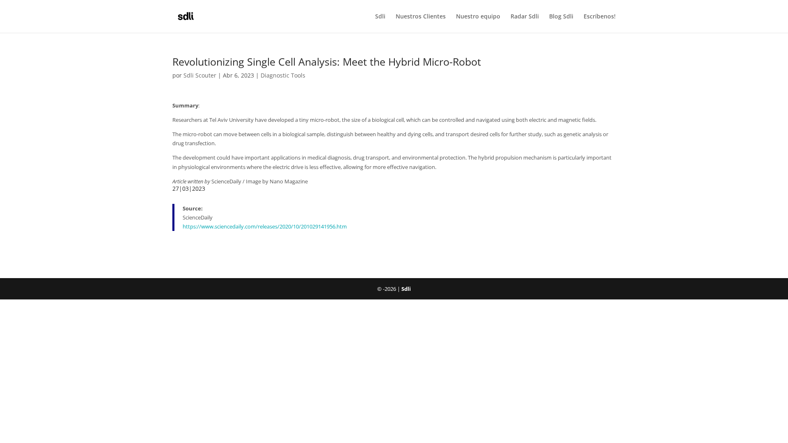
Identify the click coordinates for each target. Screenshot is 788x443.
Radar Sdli (525, 17)
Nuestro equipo (478, 17)
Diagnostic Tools (283, 75)
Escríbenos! (600, 17)
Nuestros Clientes (421, 17)
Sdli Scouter (199, 75)
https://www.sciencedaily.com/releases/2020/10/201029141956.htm (265, 226)
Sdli (380, 17)
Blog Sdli (561, 17)
